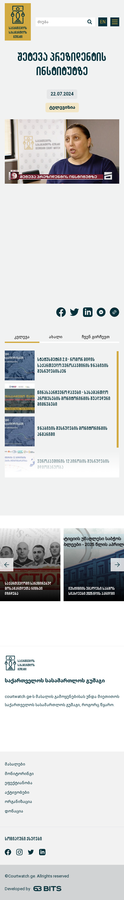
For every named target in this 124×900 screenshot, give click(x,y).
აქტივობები (17, 792)
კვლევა (22, 336)
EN (103, 22)
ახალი (55, 336)
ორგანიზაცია (18, 801)
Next (117, 564)
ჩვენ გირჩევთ (96, 336)
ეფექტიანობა (18, 782)
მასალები (15, 764)
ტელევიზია (62, 107)
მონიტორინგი (19, 773)
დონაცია (14, 811)
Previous (6, 564)
